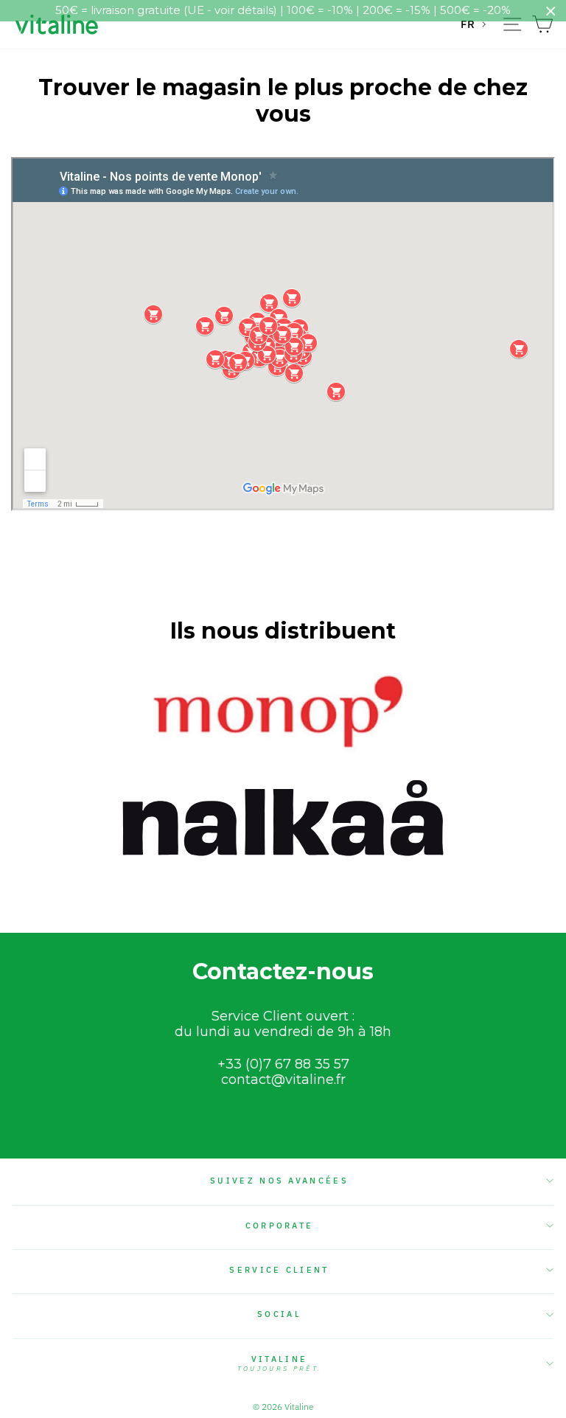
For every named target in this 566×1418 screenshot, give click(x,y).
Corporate (279, 1225)
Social (279, 1314)
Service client (279, 1270)
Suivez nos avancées (279, 1180)
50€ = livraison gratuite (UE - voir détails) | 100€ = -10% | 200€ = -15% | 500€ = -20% (283, 10)
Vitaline (279, 1363)
